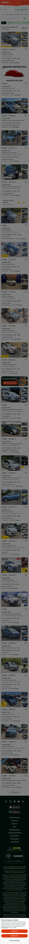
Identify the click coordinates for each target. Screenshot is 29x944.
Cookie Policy (4, 927)
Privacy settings (14, 940)
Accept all (14, 931)
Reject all (14, 936)
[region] (14, 931)
